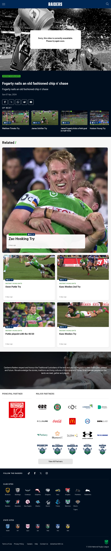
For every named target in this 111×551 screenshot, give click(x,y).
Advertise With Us (56, 544)
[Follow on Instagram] (47, 473)
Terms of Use (7, 544)
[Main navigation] (3, 4)
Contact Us (44, 544)
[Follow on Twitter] (41, 473)
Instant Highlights (11, 76)
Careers (29, 544)
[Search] (107, 4)
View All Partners (56, 461)
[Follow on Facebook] (35, 473)
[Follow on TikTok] (29, 473)
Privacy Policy (19, 544)
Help (36, 544)
